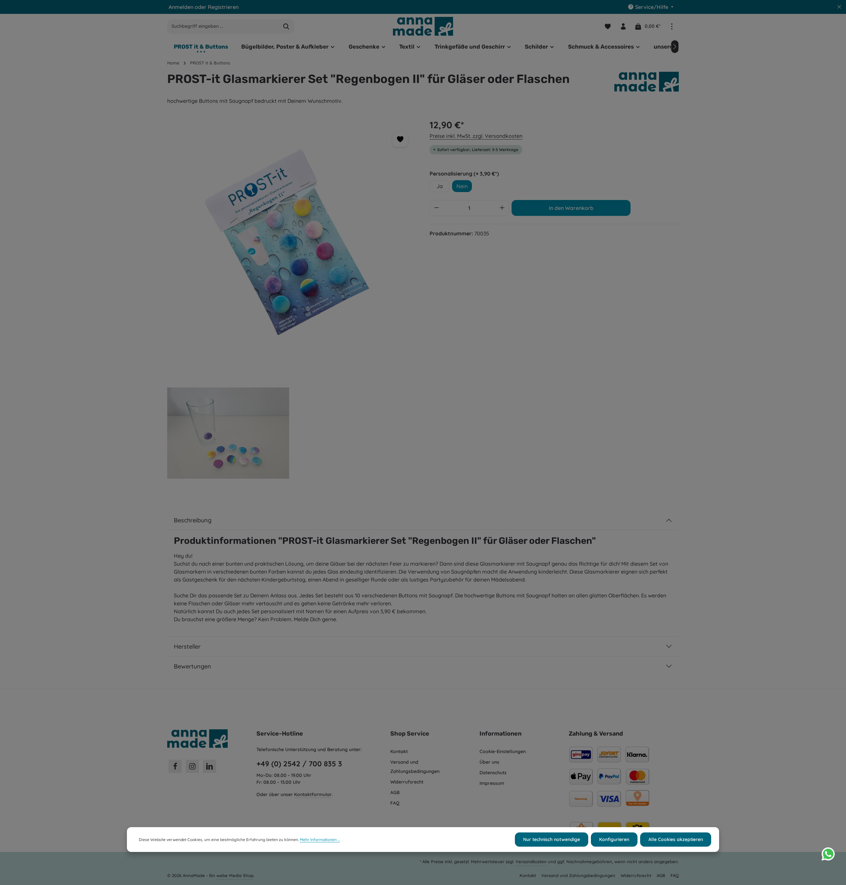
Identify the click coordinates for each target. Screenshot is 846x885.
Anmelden (181, 7)
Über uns (489, 762)
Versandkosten (531, 861)
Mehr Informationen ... (320, 839)
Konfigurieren (614, 839)
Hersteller (187, 646)
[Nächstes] (675, 46)
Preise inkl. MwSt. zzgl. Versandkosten (476, 136)
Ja (440, 186)
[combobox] (223, 26)
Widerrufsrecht (406, 782)
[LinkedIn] (209, 766)
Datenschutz (493, 773)
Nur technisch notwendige (551, 839)
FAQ (395, 803)
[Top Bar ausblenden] (839, 7)
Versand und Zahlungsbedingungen (415, 766)
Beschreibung (193, 520)
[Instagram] (192, 766)
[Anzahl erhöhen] (502, 208)
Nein (462, 186)
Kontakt (399, 751)
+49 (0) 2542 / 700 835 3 (299, 763)
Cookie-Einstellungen (503, 751)
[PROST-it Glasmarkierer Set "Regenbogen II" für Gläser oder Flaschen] (291, 242)
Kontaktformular (313, 794)
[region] (292, 306)
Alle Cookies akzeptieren (675, 839)
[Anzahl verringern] (436, 208)
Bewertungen (192, 666)
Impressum (492, 783)
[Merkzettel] (607, 26)
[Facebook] (175, 766)
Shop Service (409, 733)
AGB (395, 792)
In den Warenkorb (571, 208)
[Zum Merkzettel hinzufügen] (400, 139)
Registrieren (223, 7)
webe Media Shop (234, 875)
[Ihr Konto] (623, 26)
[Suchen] (286, 26)
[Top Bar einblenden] (672, 26)
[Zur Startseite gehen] (423, 26)
